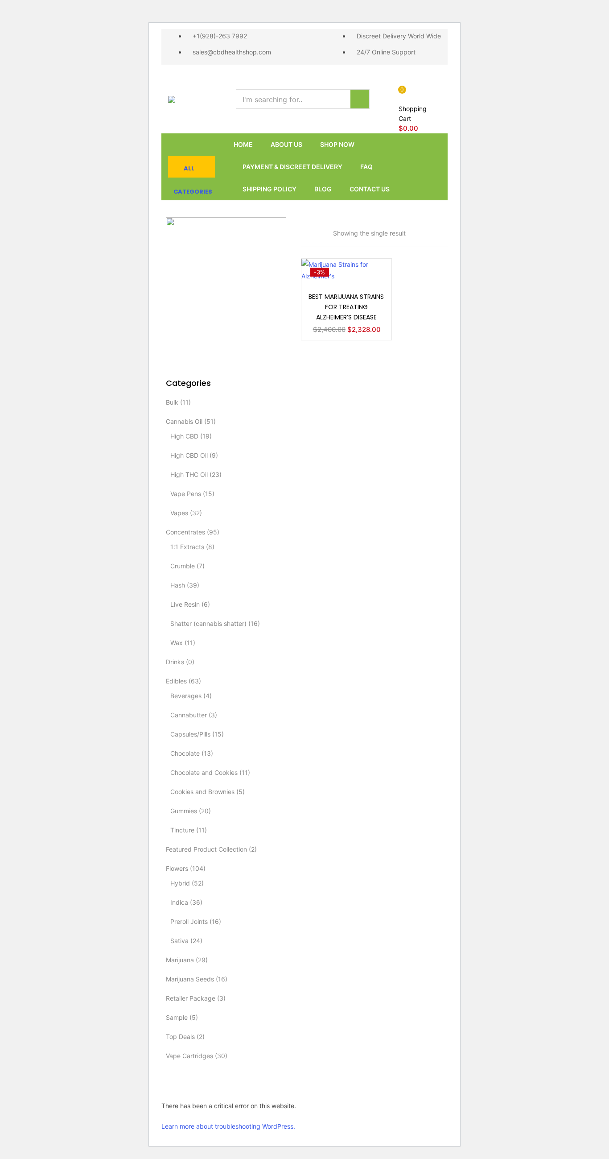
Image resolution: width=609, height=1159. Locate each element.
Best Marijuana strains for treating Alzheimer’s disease (346, 307)
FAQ (366, 166)
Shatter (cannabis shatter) (208, 623)
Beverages (186, 696)
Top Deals (180, 1036)
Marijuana (180, 960)
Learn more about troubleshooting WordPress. (228, 1126)
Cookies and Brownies (202, 791)
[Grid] (304, 224)
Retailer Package (190, 998)
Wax (176, 642)
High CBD (184, 436)
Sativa (179, 940)
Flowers (177, 868)
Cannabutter (188, 715)
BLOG (323, 189)
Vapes (179, 513)
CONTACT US (370, 189)
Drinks (175, 662)
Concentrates (185, 532)
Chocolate (185, 753)
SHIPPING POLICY (269, 189)
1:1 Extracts (187, 547)
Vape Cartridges (189, 1056)
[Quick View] (374, 281)
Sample (177, 1017)
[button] (416, 108)
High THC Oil (189, 474)
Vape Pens (185, 493)
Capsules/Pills (190, 734)
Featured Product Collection (206, 849)
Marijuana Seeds (190, 979)
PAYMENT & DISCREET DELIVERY (292, 166)
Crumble (182, 566)
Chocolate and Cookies (204, 772)
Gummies (183, 811)
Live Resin (185, 604)
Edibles (176, 681)
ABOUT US (286, 144)
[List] (329, 224)
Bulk (172, 402)
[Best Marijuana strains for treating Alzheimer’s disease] (346, 269)
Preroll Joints (189, 921)
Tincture (182, 830)
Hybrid (180, 883)
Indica (179, 902)
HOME (243, 144)
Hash (177, 585)
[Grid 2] (316, 224)
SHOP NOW (337, 144)
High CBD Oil (189, 455)
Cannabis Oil (184, 421)
